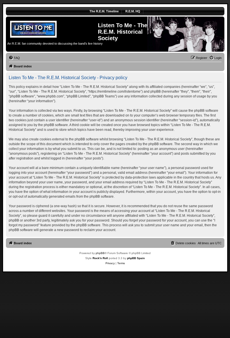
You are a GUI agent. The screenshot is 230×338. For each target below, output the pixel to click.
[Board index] (52, 28)
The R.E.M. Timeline (104, 11)
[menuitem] (14, 57)
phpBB (100, 253)
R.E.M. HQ (132, 11)
